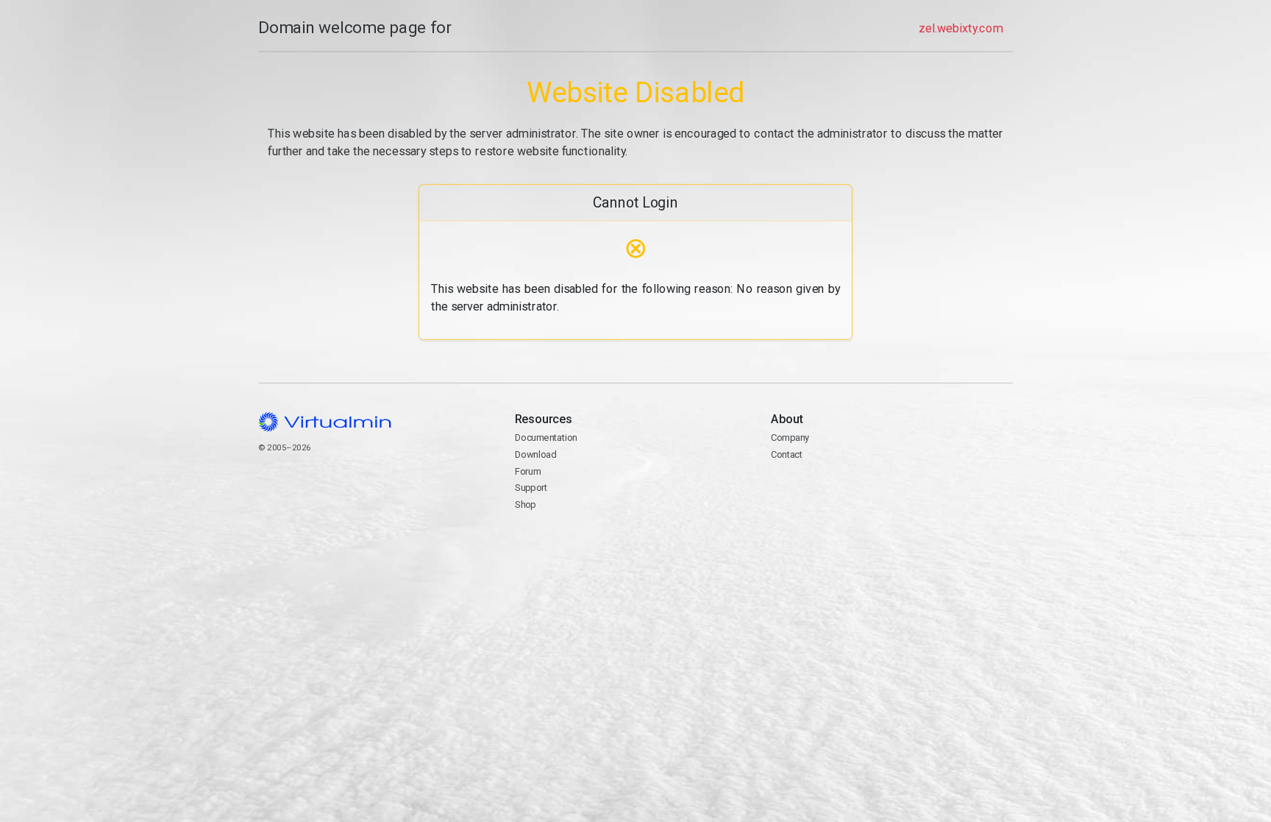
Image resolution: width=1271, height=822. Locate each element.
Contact (828, 489)
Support (531, 487)
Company (790, 437)
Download (536, 454)
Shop (525, 504)
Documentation (546, 437)
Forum (528, 471)
